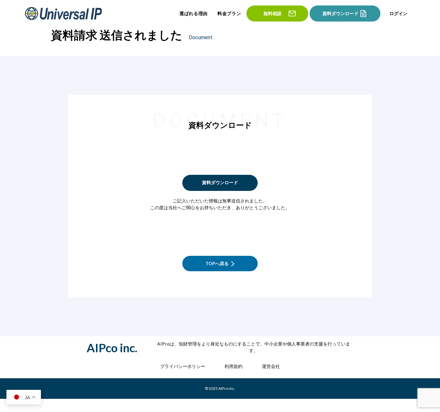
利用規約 (234, 366)
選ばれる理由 (193, 13)
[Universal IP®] (64, 13)
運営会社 (271, 366)
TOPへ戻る (217, 263)
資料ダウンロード (220, 182)
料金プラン (229, 13)
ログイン (398, 13)
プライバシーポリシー (182, 366)
